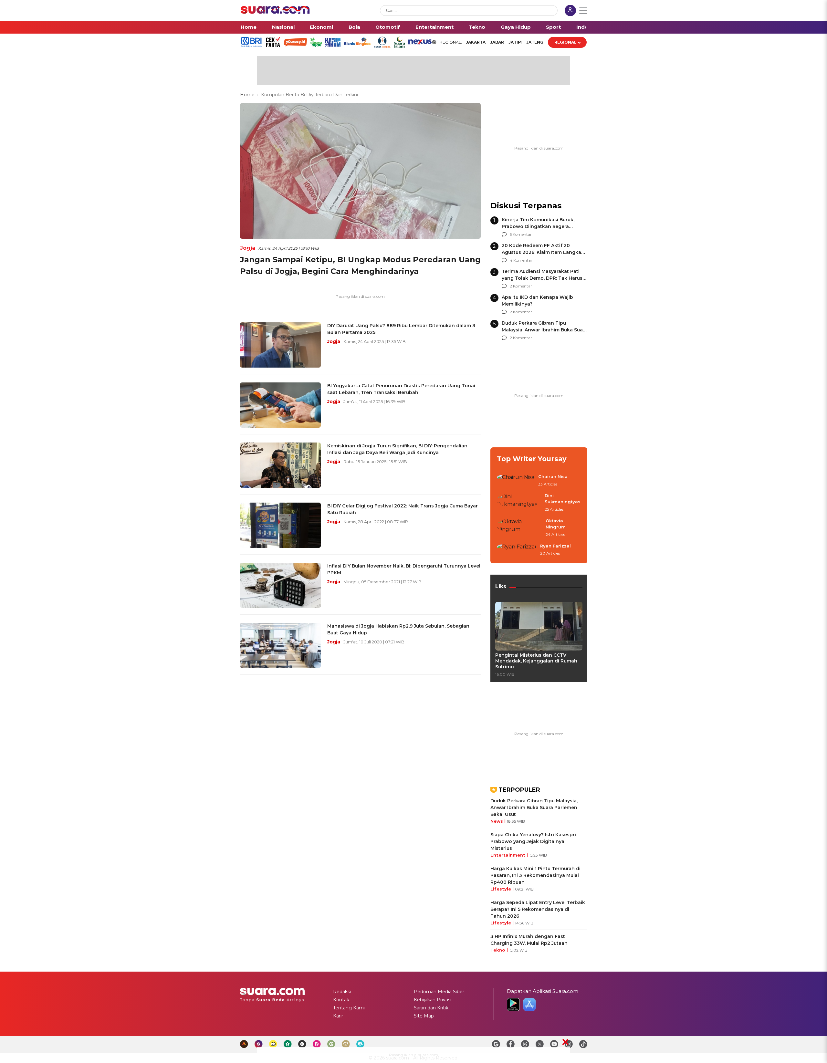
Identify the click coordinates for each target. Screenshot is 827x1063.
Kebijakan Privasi (432, 1000)
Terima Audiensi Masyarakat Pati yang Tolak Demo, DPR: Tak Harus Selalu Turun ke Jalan (542, 278)
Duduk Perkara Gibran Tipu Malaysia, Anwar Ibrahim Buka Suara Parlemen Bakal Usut (544, 329)
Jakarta (476, 42)
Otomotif (387, 27)
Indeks (585, 27)
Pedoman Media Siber (439, 992)
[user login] (570, 11)
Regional (565, 42)
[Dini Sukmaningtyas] (519, 503)
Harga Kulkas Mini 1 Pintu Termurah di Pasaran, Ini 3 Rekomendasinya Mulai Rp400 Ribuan (535, 875)
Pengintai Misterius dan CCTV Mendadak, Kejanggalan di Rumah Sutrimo (536, 661)
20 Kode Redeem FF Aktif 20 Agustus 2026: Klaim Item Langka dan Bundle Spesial (541, 252)
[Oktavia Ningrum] (519, 528)
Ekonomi (321, 27)
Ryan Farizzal (555, 545)
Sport (553, 27)
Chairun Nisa (553, 476)
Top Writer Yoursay (532, 459)
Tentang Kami (349, 1008)
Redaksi (342, 992)
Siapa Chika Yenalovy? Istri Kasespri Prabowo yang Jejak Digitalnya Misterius (533, 841)
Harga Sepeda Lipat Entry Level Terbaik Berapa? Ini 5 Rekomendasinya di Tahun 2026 (537, 909)
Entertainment (434, 27)
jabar (497, 42)
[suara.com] (275, 12)
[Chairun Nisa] (515, 481)
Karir (338, 1016)
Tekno (477, 27)
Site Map (424, 1016)
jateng (534, 42)
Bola (354, 27)
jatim (515, 42)
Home (248, 27)
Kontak (341, 1000)
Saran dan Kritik (431, 1008)
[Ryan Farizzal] (516, 550)
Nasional (283, 27)
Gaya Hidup (516, 27)
